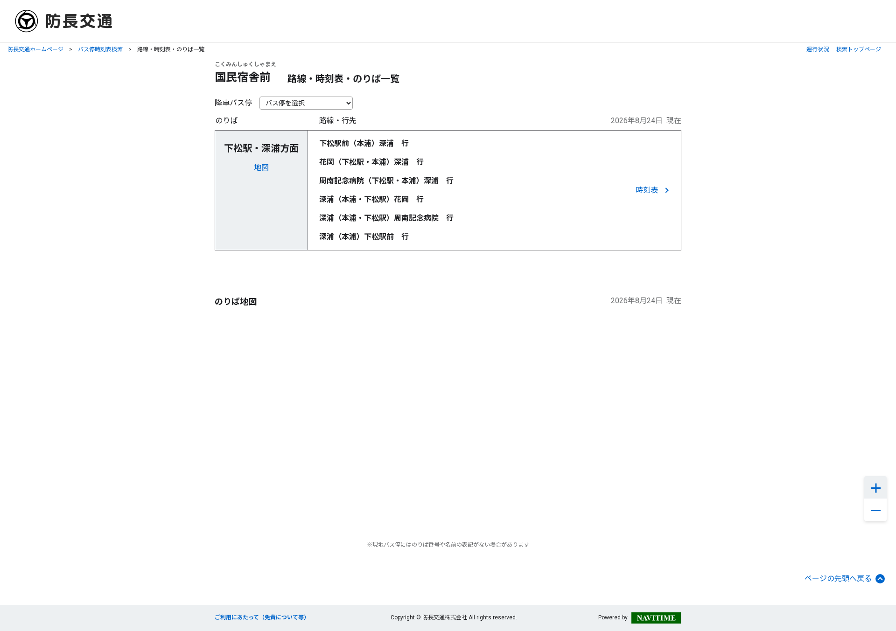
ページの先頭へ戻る (838, 578)
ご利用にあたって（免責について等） (262, 617)
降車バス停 (233, 102)
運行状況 (817, 49)
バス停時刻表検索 (100, 49)
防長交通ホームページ (35, 49)
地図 (261, 167)
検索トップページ (858, 49)
